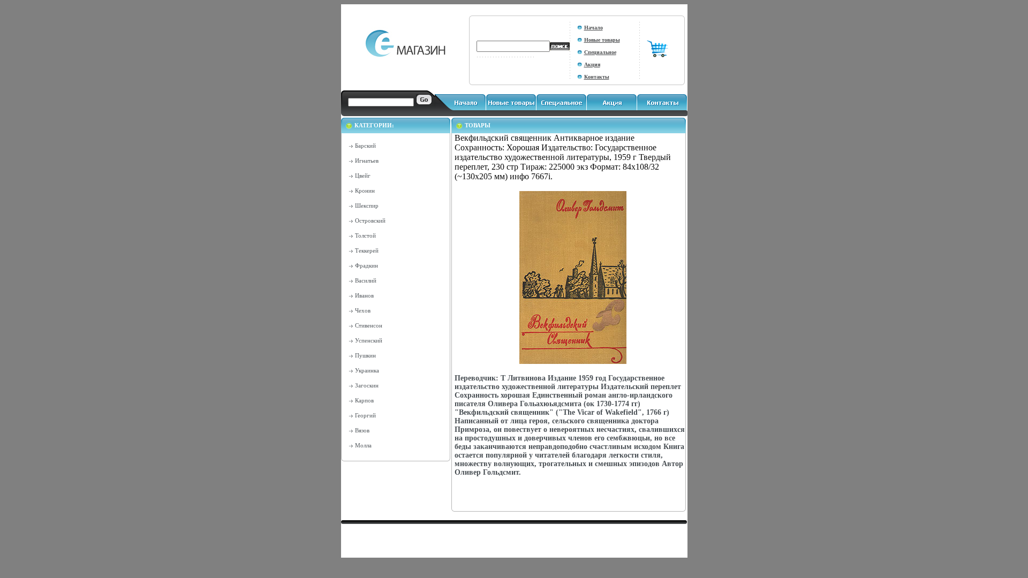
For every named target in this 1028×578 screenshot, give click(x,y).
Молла (363, 445)
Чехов (363, 310)
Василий (365, 280)
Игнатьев (367, 160)
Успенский (368, 340)
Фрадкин (366, 265)
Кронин (365, 190)
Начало (593, 28)
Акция (592, 64)
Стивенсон (368, 325)
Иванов (364, 295)
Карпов (364, 400)
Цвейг (363, 175)
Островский (370, 220)
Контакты (596, 77)
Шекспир (367, 205)
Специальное (600, 52)
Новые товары (602, 40)
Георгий (365, 415)
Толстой (365, 235)
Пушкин (365, 355)
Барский (365, 145)
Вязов (362, 430)
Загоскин (367, 385)
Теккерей (367, 250)
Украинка (367, 370)
